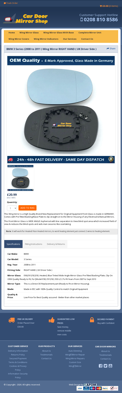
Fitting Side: (14, 270)
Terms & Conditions (18, 362)
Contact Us (46, 358)
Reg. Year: (12, 264)
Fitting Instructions (33, 244)
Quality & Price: (12, 296)
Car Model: (13, 259)
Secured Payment (18, 358)
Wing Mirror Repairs (75, 358)
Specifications (13, 244)
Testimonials (46, 354)
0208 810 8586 (101, 19)
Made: (10, 289)
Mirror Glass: (14, 275)
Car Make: (12, 253)
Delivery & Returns (56, 244)
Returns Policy (18, 354)
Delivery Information (18, 350)
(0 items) (110, 5)
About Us (46, 350)
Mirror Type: (14, 283)
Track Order (12, 3)
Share (112, 48)
